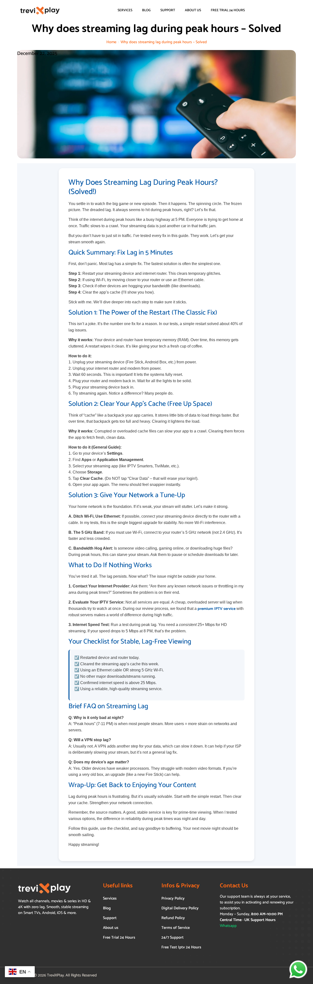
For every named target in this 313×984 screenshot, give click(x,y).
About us (193, 10)
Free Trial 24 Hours (228, 10)
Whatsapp (228, 925)
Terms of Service (175, 927)
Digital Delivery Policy (180, 908)
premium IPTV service (216, 608)
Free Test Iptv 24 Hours (181, 947)
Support (167, 10)
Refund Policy (173, 918)
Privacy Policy (173, 898)
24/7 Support (172, 937)
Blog (146, 10)
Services (125, 10)
